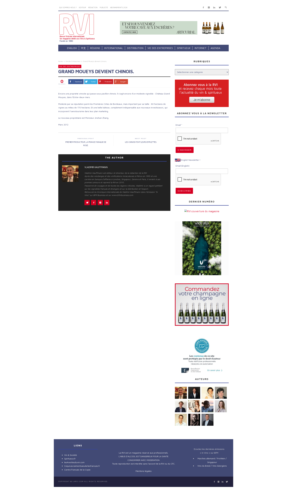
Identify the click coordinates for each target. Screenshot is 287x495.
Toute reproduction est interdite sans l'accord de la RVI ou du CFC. (143, 463)
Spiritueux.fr (70, 458)
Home (60, 61)
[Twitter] (220, 7)
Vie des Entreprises (72, 61)
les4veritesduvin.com (74, 462)
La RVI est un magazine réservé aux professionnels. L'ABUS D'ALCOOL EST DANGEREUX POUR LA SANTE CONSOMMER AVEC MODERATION (143, 456)
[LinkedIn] (214, 7)
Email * (179, 125)
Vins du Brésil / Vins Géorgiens (212, 465)
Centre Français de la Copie (77, 469)
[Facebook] (203, 7)
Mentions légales (144, 471)
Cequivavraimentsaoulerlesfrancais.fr (82, 466)
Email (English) (182, 165)
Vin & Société (70, 455)
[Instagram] (209, 7)
